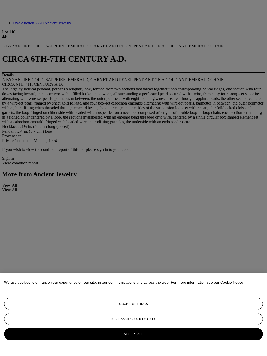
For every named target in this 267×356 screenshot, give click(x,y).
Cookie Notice (231, 282)
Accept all (133, 334)
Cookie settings (133, 304)
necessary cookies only (133, 319)
